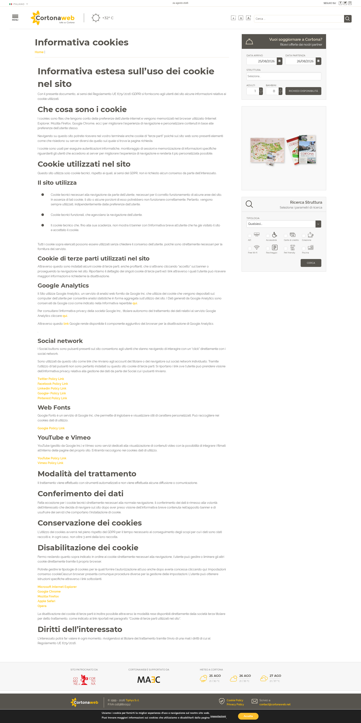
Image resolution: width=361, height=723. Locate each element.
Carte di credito (291, 240)
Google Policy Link (51, 428)
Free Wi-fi (252, 253)
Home (39, 52)
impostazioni (218, 716)
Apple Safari (46, 601)
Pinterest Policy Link (52, 398)
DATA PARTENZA (295, 55)
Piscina (305, 253)
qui (135, 303)
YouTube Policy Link (52, 458)
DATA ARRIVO (254, 55)
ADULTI (250, 85)
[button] (261, 89)
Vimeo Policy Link (50, 463)
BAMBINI (271, 85)
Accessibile (271, 240)
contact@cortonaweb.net (274, 704)
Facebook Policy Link (53, 384)
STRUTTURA (253, 70)
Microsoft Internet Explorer (57, 587)
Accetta (248, 716)
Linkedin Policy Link (52, 388)
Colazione (306, 240)
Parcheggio (271, 253)
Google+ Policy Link (52, 393)
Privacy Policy (235, 704)
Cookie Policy (235, 700)
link (66, 323)
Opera (42, 606)
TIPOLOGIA (252, 218)
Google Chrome (49, 591)
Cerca (311, 262)
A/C (249, 240)
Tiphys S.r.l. (132, 700)
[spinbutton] (254, 91)
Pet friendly (289, 253)
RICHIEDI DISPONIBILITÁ (303, 91)
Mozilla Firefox (48, 596)
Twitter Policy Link (51, 379)
